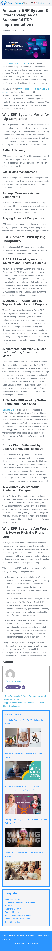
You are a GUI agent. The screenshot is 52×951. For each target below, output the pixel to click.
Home (4, 935)
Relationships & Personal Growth (19, 915)
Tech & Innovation (12, 922)
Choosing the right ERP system (15, 63)
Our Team (20, 935)
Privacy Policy (30, 935)
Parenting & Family (13, 909)
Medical (8, 906)
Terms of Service (43, 935)
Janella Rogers (13, 681)
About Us (12, 935)
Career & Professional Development (20, 902)
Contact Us (6, 939)
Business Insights (12, 899)
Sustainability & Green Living (17, 919)
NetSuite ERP (8, 410)
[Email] (23, 687)
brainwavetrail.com (32, 944)
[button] (32, 2)
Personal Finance (12, 912)
